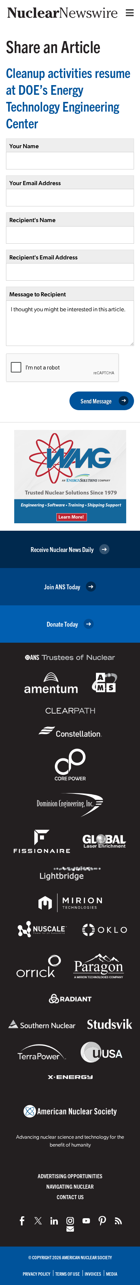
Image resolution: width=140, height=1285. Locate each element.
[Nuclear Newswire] (118, 1221)
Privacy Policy (36, 1273)
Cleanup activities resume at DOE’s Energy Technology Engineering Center (68, 97)
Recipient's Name (32, 220)
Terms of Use (67, 1273)
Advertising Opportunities (70, 1175)
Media (111, 1273)
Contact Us (70, 1196)
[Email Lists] (70, 1229)
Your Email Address (35, 183)
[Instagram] (70, 1221)
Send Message (96, 401)
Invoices (93, 1273)
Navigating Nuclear (70, 1186)
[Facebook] (22, 1221)
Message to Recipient (37, 294)
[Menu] (128, 12)
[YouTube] (86, 1221)
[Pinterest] (102, 1221)
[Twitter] (38, 1221)
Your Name (24, 146)
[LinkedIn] (54, 1221)
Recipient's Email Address (43, 257)
